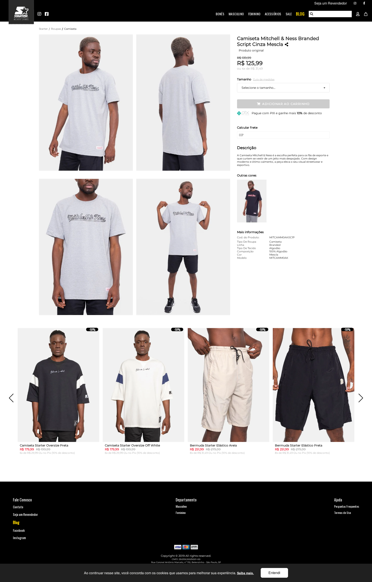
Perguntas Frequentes (346, 506)
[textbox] (330, 14)
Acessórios (273, 13)
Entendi (274, 572)
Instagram (19, 537)
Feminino (254, 13)
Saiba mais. (245, 573)
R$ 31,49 (257, 68)
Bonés (220, 13)
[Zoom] (87, 102)
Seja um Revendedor (25, 514)
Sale (289, 13)
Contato (18, 506)
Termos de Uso (342, 512)
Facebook (19, 530)
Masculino (236, 13)
